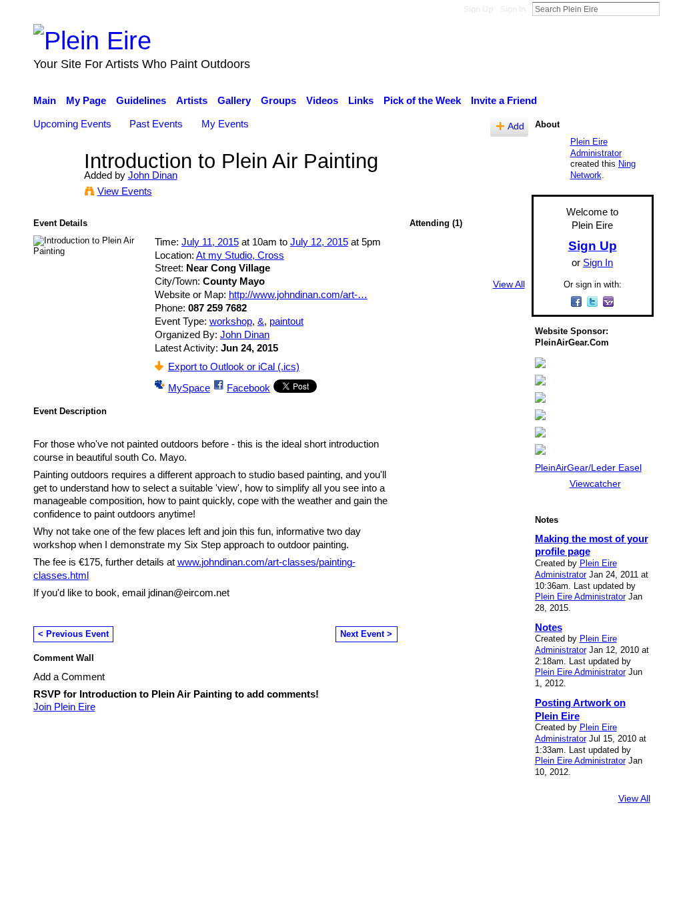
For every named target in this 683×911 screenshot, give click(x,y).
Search (670, 9)
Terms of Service (617, 835)
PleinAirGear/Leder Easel (588, 467)
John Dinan (152, 175)
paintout (286, 321)
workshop (230, 321)
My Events (225, 123)
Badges (467, 835)
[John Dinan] (54, 186)
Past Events (156, 123)
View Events (124, 191)
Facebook (248, 387)
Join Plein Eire (64, 706)
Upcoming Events (72, 123)
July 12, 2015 (319, 241)
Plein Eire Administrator (596, 147)
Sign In (513, 9)
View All (509, 284)
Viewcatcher (595, 483)
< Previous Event (73, 634)
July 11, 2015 (210, 241)
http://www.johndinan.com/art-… (298, 294)
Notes (548, 627)
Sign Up (478, 9)
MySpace (189, 387)
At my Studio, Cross (240, 255)
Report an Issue (531, 835)
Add (516, 126)
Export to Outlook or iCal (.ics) (233, 366)
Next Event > (366, 634)
